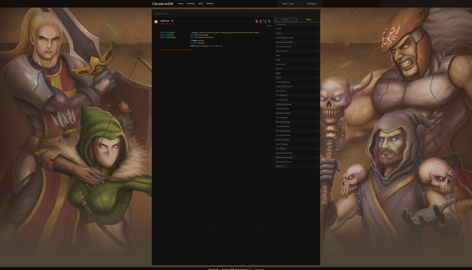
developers (312, 4)
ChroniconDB (162, 4)
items (181, 4)
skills (201, 4)
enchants (191, 4)
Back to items (162, 13)
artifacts (210, 4)
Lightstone (164, 21)
